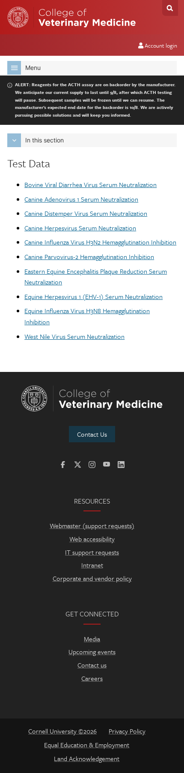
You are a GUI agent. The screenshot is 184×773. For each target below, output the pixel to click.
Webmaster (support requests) (92, 525)
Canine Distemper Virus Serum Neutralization (85, 213)
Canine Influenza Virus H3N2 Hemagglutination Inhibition (100, 242)
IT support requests (92, 552)
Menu (33, 67)
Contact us (92, 665)
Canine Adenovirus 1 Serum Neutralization (81, 199)
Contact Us (92, 434)
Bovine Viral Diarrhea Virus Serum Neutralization (90, 184)
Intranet (92, 565)
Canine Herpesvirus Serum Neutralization (80, 228)
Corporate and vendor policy (92, 578)
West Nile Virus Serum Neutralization (74, 336)
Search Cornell (170, 8)
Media (92, 638)
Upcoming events (92, 651)
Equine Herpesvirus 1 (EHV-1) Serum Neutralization (93, 296)
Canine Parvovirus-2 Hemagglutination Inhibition (89, 256)
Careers (92, 678)
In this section (44, 140)
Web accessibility (92, 539)
